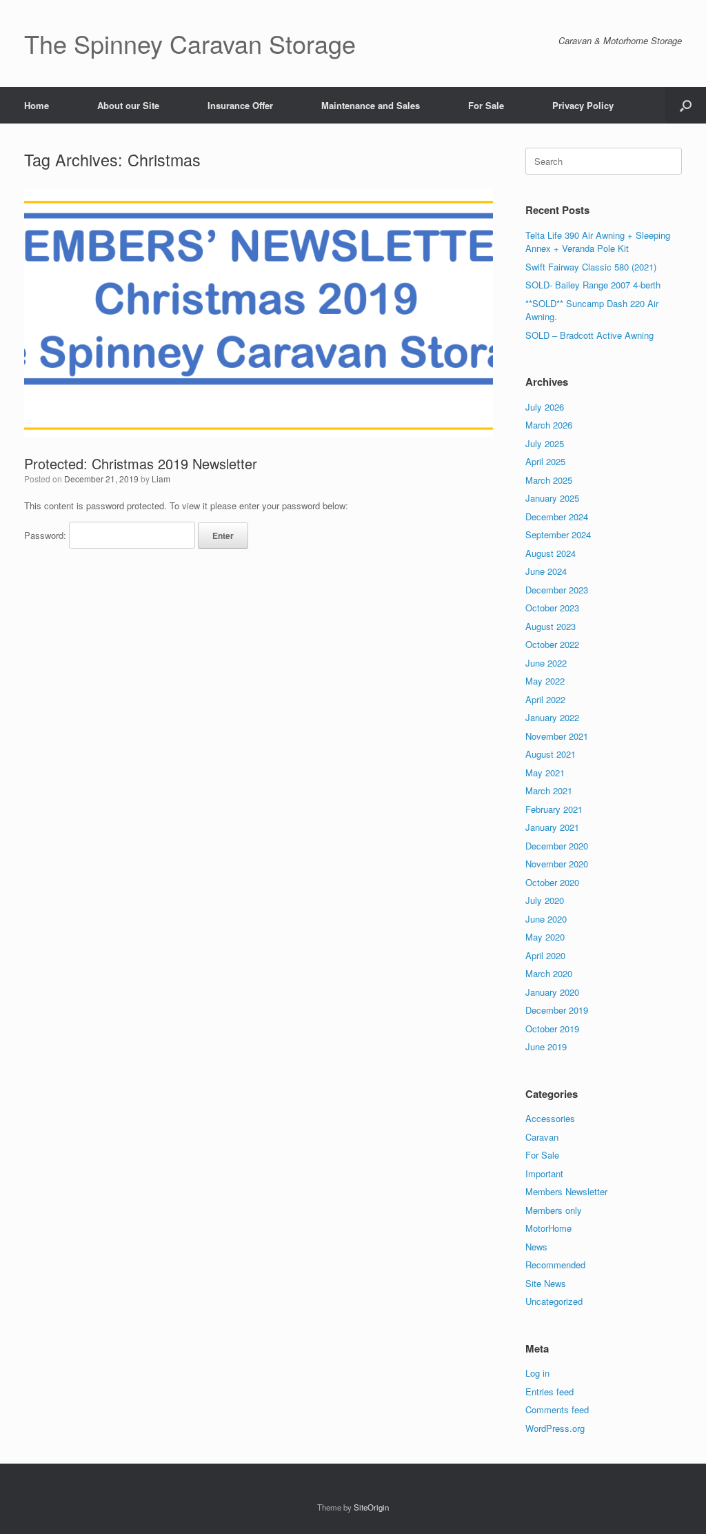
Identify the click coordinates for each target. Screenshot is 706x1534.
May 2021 (545, 772)
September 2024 (558, 534)
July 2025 (544, 443)
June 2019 (546, 1046)
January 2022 (552, 717)
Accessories (550, 1118)
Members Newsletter (566, 1191)
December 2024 (556, 516)
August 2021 (550, 753)
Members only (553, 1210)
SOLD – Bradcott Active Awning (589, 335)
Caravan (541, 1136)
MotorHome (548, 1228)
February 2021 (554, 809)
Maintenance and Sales (370, 105)
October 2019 (552, 1028)
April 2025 (545, 461)
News (536, 1246)
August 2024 (550, 553)
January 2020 (552, 992)
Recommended (555, 1264)
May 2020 (545, 936)
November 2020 (556, 863)
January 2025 (552, 497)
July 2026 (544, 406)
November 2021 (556, 736)
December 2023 (556, 589)
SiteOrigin (371, 1507)
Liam (161, 478)
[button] (685, 105)
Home (36, 105)
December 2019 (556, 1009)
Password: (46, 535)
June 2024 (546, 571)
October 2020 (552, 882)
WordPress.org (555, 1428)
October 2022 (552, 644)
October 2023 (552, 607)
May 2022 (545, 680)
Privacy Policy (583, 105)
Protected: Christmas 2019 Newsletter (140, 463)
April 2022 (545, 699)
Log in (537, 1372)
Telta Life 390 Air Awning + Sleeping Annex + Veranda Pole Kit (597, 241)
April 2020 (545, 955)
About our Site (128, 105)
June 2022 (546, 662)
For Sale (486, 105)
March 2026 (548, 424)
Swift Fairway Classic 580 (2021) (590, 266)
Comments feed (557, 1409)
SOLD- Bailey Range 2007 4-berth (592, 284)
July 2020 (544, 900)
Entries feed (549, 1391)
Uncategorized (554, 1301)
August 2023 (550, 626)
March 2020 (548, 973)
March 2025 (548, 479)
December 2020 (556, 845)
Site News (545, 1283)
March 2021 (548, 790)
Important (544, 1173)
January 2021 (552, 827)
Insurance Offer (240, 105)
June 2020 (546, 918)
